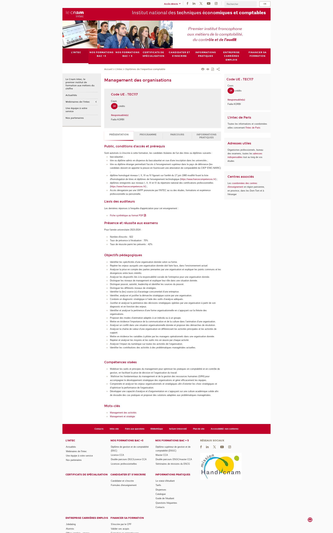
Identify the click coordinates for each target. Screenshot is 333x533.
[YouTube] (209, 3)
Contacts (99, 429)
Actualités (71, 95)
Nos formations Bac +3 (126, 440)
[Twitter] (201, 3)
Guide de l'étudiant (165, 498)
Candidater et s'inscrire (128, 474)
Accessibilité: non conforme (224, 429)
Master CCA (162, 455)
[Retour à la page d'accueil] (75, 14)
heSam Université (178, 429)
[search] (240, 4)
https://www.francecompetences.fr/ (198, 179)
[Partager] (218, 69)
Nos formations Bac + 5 (172, 440)
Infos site (114, 429)
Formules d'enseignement (123, 485)
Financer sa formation (127, 518)
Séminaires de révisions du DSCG (173, 464)
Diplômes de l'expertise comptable (145, 69)
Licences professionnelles (124, 464)
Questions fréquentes (166, 503)
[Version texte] (207, 69)
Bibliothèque (157, 429)
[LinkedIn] (194, 3)
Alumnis (70, 528)
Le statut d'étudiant (165, 481)
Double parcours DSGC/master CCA (174, 459)
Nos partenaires (75, 118)
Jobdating (71, 524)
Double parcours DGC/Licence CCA (129, 459)
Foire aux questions (134, 429)
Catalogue (161, 494)
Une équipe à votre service (76, 110)
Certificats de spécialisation (87, 474)
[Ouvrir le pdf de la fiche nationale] (212, 69)
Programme (148, 134)
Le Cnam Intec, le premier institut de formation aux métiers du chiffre (80, 84)
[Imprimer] (202, 69)
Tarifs (158, 485)
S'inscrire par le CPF (121, 524)
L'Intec (118, 69)
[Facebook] (187, 3)
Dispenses (161, 489)
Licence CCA (117, 455)
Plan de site (198, 429)
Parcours (177, 134)
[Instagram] (216, 3)
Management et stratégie (122, 416)
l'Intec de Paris (252, 127)
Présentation (119, 134)
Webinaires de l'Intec (78, 101)
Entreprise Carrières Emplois (87, 518)
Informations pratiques (206, 136)
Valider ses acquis (120, 528)
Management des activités (123, 412)
